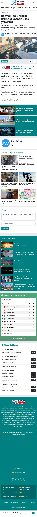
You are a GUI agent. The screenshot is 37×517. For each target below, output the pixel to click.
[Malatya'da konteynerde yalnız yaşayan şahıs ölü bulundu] (9, 177)
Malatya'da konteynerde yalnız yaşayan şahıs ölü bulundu (9, 185)
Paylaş (5, 61)
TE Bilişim (22, 507)
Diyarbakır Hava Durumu (8, 488)
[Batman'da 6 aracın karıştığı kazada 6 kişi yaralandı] (18, 48)
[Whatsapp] (21, 479)
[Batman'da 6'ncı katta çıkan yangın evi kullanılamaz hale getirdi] (9, 160)
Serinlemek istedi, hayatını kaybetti (18, 513)
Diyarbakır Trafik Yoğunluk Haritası (24, 488)
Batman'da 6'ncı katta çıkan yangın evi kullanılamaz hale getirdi (9, 168)
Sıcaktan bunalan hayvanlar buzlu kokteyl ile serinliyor (26, 165)
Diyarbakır (5, 8)
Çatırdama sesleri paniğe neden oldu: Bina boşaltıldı (9, 201)
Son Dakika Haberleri (10, 496)
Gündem (20, 8)
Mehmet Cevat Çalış (17, 142)
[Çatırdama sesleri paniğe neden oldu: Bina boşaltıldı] (9, 194)
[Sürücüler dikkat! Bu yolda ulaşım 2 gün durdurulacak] (27, 194)
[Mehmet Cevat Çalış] (5, 143)
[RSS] (24, 479)
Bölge (13, 8)
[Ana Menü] (2, 3)
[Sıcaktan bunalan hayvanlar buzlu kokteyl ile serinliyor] (27, 159)
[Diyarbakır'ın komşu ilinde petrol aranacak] (27, 177)
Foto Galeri (24, 502)
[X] (15, 479)
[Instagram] (18, 479)
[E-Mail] (12, 145)
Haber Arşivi (24, 496)
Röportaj (28, 8)
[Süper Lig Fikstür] (35, 345)
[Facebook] (12, 479)
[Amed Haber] (17, 2)
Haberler (4, 12)
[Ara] (34, 3)
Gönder (5, 228)
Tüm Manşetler (25, 492)
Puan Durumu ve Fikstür (11, 492)
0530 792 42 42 (19, 469)
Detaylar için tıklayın (18, 339)
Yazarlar (32, 502)
